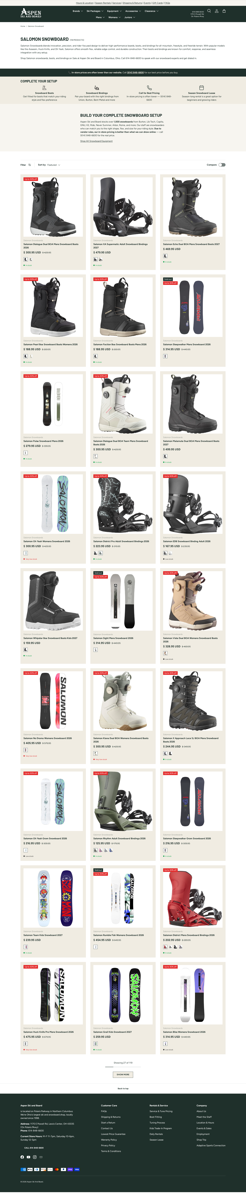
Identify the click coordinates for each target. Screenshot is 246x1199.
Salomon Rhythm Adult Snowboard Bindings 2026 (119, 838)
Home (22, 26)
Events (147, 3)
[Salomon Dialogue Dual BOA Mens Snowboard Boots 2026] (53, 207)
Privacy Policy (108, 1145)
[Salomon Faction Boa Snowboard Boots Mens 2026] (123, 307)
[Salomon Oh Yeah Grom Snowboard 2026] (53, 801)
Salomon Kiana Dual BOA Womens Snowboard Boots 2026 (120, 740)
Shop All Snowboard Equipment (96, 141)
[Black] (170, 753)
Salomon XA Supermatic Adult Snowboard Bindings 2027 (120, 246)
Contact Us (107, 1128)
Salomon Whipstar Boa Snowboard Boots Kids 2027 (50, 638)
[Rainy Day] (100, 259)
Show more (123, 1074)
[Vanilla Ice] (31, 356)
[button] (224, 11)
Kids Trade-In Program (161, 1128)
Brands (76, 11)
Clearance (150, 11)
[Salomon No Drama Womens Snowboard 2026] (53, 701)
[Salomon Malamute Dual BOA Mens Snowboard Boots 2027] (193, 404)
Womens (112, 17)
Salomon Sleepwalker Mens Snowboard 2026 (187, 344)
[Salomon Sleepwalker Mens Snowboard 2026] (193, 307)
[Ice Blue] (106, 850)
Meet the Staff (204, 1117)
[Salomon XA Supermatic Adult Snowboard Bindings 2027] (123, 207)
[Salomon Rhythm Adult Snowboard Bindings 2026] (123, 801)
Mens (99, 17)
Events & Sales (204, 1128)
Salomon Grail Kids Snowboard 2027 (112, 1032)
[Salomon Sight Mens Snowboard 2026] (123, 601)
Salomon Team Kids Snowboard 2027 (42, 935)
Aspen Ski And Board (35, 1182)
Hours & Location (84, 3)
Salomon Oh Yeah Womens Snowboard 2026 (46, 541)
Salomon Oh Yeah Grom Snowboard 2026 (45, 838)
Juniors (128, 17)
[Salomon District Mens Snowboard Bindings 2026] (193, 898)
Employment (203, 1134)
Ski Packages (93, 11)
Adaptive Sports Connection (211, 1145)
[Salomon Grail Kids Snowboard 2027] (123, 994)
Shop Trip (201, 1139)
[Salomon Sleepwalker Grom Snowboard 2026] (193, 801)
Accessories (131, 11)
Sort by (42, 164)
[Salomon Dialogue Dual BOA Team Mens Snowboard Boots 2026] (123, 404)
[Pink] (100, 850)
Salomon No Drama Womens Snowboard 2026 (47, 738)
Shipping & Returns (132, 3)
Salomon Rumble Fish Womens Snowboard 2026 (118, 935)
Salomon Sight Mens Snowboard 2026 (113, 638)
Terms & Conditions (111, 1151)
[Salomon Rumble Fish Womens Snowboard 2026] (123, 898)
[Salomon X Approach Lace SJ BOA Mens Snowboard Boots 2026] (193, 701)
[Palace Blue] (111, 850)
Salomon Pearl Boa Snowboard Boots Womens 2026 (50, 344)
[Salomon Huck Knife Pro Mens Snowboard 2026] (53, 994)
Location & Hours (205, 1122)
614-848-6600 (198, 12)
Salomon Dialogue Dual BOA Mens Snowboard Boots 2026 (50, 246)
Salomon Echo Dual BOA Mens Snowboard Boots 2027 (191, 244)
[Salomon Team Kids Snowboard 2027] (53, 898)
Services (116, 3)
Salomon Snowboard (36, 26)
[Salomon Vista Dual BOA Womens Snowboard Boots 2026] (193, 601)
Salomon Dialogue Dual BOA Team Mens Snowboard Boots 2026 (120, 443)
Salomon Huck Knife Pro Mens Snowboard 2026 (48, 1032)
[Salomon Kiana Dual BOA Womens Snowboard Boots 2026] (123, 701)
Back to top (123, 1088)
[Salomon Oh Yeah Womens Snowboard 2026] (53, 504)
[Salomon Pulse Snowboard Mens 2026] (53, 404)
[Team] (95, 553)
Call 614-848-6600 (34, 1148)
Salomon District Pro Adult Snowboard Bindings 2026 (121, 541)
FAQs (167, 3)
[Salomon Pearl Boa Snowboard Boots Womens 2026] (53, 307)
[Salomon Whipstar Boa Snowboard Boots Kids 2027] (53, 601)
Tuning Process (157, 1122)
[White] (170, 553)
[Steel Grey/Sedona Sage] (31, 259)
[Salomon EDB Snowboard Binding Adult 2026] (193, 504)
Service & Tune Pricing (161, 1111)
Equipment (112, 11)
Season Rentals (103, 3)
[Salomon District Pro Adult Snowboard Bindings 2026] (123, 504)
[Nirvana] (181, 947)
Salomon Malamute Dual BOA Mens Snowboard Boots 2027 (191, 443)
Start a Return (108, 1122)
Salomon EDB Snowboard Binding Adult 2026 (186, 541)
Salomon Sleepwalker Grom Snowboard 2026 (187, 838)
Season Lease (156, 1139)
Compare (212, 164)
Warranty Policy (109, 1139)
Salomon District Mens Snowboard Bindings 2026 (189, 935)
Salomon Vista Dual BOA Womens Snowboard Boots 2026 (190, 640)
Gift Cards (157, 3)
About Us (201, 1111)
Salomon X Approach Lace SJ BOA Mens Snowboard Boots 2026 (191, 740)
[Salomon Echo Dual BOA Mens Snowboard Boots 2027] (193, 207)
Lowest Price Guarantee (113, 1134)
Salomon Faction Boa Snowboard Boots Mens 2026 (119, 344)
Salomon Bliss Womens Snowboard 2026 (184, 1032)
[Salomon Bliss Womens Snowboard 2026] (193, 994)
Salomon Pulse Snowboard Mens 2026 (43, 441)
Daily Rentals (156, 1134)
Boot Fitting (156, 1117)
